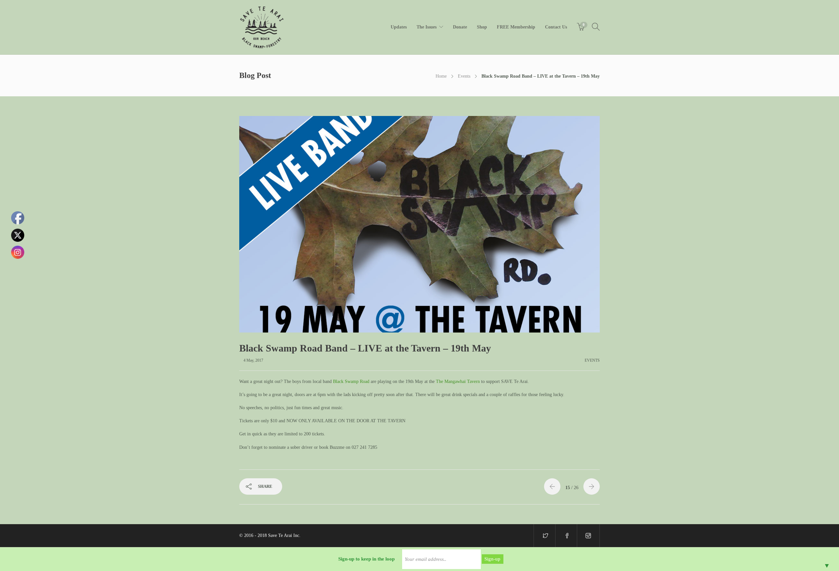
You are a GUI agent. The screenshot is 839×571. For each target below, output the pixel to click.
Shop (482, 27)
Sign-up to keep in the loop (366, 558)
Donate (460, 27)
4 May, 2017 (253, 360)
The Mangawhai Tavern (458, 381)
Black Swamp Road (351, 381)
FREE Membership (516, 27)
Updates (399, 27)
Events (464, 76)
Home (441, 76)
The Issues (427, 27)
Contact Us (556, 27)
